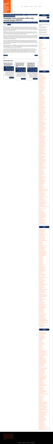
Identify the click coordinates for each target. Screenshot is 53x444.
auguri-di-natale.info (42, 236)
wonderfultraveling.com (42, 274)
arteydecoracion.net (42, 287)
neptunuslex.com (41, 235)
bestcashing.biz (41, 278)
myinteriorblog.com (42, 182)
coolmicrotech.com (42, 199)
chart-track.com (41, 273)
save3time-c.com (41, 243)
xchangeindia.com (42, 198)
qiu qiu (40, 67)
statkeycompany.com (42, 253)
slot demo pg (41, 66)
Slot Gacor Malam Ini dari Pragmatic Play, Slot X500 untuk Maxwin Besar (13, 14)
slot (5, 57)
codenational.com (41, 213)
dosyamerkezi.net (41, 249)
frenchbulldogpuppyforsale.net (43, 320)
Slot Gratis (31, 6)
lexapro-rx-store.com (42, 318)
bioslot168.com (41, 221)
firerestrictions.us (41, 279)
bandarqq (40, 50)
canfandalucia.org (41, 193)
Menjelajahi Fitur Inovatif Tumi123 (43, 34)
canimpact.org (41, 310)
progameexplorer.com (42, 214)
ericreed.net (41, 297)
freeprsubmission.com (42, 180)
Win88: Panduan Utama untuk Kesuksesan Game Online (43, 32)
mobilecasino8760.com (42, 299)
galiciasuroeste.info (42, 267)
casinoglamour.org (42, 323)
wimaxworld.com (41, 276)
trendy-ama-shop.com (42, 176)
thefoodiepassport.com (42, 306)
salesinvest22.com (42, 174)
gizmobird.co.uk (41, 232)
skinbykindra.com (41, 211)
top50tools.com (41, 256)
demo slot (40, 60)
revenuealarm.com (42, 217)
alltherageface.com (42, 212)
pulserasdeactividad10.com (43, 314)
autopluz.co (41, 242)
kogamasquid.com (42, 321)
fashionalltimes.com (42, 203)
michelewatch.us (41, 237)
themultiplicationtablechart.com (43, 322)
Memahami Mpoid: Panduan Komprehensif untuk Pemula (43, 30)
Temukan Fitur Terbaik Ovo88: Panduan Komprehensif (43, 27)
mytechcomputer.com (42, 220)
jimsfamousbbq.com (42, 229)
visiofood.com (41, 178)
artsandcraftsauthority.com (43, 222)
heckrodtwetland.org (42, 294)
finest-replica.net (41, 171)
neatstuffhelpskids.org (42, 270)
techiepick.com (41, 184)
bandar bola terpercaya (42, 48)
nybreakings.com (41, 195)
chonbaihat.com (41, 283)
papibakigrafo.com (42, 308)
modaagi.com (41, 265)
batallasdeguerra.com (42, 268)
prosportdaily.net (41, 173)
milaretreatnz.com (41, 264)
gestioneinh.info (41, 172)
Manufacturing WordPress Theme (23, 442)
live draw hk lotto (41, 65)
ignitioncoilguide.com (42, 219)
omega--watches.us (42, 238)
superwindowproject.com (42, 307)
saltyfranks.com (41, 258)
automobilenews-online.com (43, 202)
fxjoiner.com (41, 210)
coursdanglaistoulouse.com (43, 234)
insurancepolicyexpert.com (43, 252)
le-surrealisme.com (42, 250)
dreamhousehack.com (42, 200)
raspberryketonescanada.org (43, 189)
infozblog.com (41, 282)
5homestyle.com (41, 326)
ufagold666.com (41, 181)
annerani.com (41, 259)
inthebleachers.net (42, 317)
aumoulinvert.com (41, 305)
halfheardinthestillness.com (43, 295)
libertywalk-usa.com (42, 230)
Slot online (35, 6)
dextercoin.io (41, 324)
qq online (40, 43)
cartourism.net (41, 312)
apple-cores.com (41, 313)
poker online (41, 55)
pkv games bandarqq (10, 437)
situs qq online (41, 44)
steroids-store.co (41, 286)
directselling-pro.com (42, 216)
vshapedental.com (42, 192)
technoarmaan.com (42, 205)
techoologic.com (41, 188)
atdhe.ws (40, 293)
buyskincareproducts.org (42, 319)
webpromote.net (41, 285)
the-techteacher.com (42, 201)
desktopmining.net (42, 316)
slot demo (40, 53)
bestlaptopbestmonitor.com (43, 289)
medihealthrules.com (42, 190)
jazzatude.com (41, 260)
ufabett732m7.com (42, 177)
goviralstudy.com (41, 311)
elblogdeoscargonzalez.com (43, 284)
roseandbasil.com (41, 291)
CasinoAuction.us (41, 302)
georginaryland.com (42, 290)
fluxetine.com (41, 298)
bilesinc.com (41, 263)
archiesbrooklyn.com (42, 280)
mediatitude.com (41, 246)
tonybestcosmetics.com (42, 208)
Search (44, 15)
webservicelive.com (42, 223)
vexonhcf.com (41, 244)
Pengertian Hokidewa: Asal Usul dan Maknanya (44, 25)
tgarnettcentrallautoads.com (43, 240)
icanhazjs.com (41, 309)
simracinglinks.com (42, 248)
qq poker (8, 438)
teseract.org (41, 175)
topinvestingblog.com (42, 255)
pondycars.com (41, 186)
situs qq (40, 40)
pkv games (40, 56)
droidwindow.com (41, 179)
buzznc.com (41, 209)
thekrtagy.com (41, 197)
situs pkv (40, 41)
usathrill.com (41, 191)
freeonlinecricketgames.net (43, 277)
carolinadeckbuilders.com (43, 254)
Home (22, 6)
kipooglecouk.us (41, 303)
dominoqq (40, 63)
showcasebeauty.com (42, 251)
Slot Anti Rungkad (26, 6)
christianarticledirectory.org (43, 325)
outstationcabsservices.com (43, 196)
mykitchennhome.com (42, 304)
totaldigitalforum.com (42, 204)
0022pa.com (41, 261)
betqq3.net (40, 300)
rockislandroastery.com (42, 215)
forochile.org (41, 272)
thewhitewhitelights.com (42, 292)
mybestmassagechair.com (43, 296)
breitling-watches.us (42, 239)
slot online (39, 6)
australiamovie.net (42, 231)
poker (4, 438)
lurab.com (40, 218)
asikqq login (41, 57)
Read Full (12, 77)
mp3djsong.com (41, 233)
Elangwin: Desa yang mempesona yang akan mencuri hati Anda (8, 64)
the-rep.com (41, 257)
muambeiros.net (41, 281)
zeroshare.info (41, 262)
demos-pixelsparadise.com (43, 245)
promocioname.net (42, 275)
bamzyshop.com (41, 185)
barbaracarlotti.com (42, 315)
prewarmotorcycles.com (42, 247)
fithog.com (40, 288)
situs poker (40, 46)
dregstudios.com (41, 269)
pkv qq (40, 42)
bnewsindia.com (41, 183)
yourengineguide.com (42, 194)
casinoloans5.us (41, 301)
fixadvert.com (41, 241)
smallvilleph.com (41, 266)
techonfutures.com (42, 187)
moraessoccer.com (42, 271)
